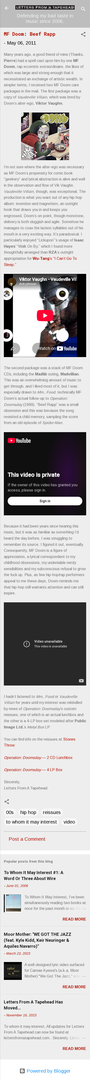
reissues (52, 812)
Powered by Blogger (48, 1071)
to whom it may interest (31, 821)
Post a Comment (27, 839)
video (69, 821)
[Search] (83, 9)
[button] (83, 34)
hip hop (28, 812)
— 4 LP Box (33, 770)
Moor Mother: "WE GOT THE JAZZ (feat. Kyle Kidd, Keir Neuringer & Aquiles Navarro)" (37, 940)
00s (10, 812)
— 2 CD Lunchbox (38, 758)
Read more (74, 919)
